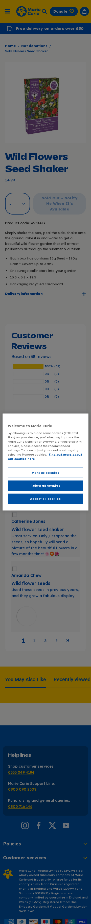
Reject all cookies (45, 485)
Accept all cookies (45, 499)
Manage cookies (45, 472)
